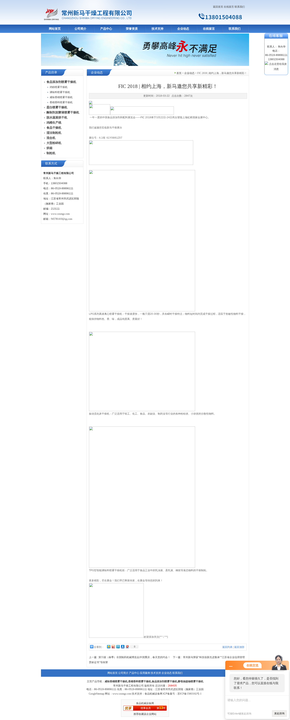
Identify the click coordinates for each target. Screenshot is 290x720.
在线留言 (229, 6)
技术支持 (157, 28)
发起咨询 (279, 713)
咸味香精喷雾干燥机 (61, 97)
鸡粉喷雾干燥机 (59, 87)
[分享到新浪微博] (113, 646)
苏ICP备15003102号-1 (189, 693)
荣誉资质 (132, 28)
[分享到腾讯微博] (117, 646)
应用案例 (145, 672)
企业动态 (183, 28)
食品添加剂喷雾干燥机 (164, 681)
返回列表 (227, 647)
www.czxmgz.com (60, 213)
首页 (179, 73)
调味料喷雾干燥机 (60, 92)
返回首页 (218, 6)
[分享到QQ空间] (108, 646)
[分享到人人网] (122, 646)
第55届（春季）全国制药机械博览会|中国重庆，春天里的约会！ (134, 657)
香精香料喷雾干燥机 (61, 102)
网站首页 (55, 28)
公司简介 (80, 28)
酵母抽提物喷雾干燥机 (190, 681)
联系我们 (240, 6)
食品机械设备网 (145, 703)
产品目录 (51, 72)
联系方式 (51, 163)
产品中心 (106, 28)
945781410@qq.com (61, 218)
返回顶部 (239, 647)
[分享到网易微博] (127, 646)
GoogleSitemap (96, 693)
